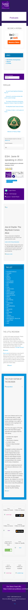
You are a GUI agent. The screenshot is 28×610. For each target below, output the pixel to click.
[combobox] (12, 77)
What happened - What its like (11, 180)
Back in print (6, 353)
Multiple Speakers (10, 291)
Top (15, 603)
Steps (7, 310)
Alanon (8, 276)
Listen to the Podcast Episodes (12, 242)
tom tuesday (9, 312)
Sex (7, 307)
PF (7, 301)
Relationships (9, 302)
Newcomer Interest (10, 295)
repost (7, 304)
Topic (7, 313)
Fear (7, 285)
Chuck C (8, 279)
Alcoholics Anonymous (19, 598)
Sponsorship (9, 309)
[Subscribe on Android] (8, 550)
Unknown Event (10, 316)
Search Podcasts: (9, 75)
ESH (7, 284)
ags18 (7, 274)
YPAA (7, 321)
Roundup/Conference (11, 271)
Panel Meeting (9, 299)
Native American (10, 293)
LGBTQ (8, 290)
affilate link (7, 140)
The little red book (19, 347)
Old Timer (8, 298)
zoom (7, 323)
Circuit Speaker (10, 281)
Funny (7, 287)
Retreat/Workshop (10, 306)
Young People (9, 320)
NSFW (8, 296)
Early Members (9, 282)
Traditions (8, 315)
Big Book (8, 277)
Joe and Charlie (10, 288)
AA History (8, 273)
